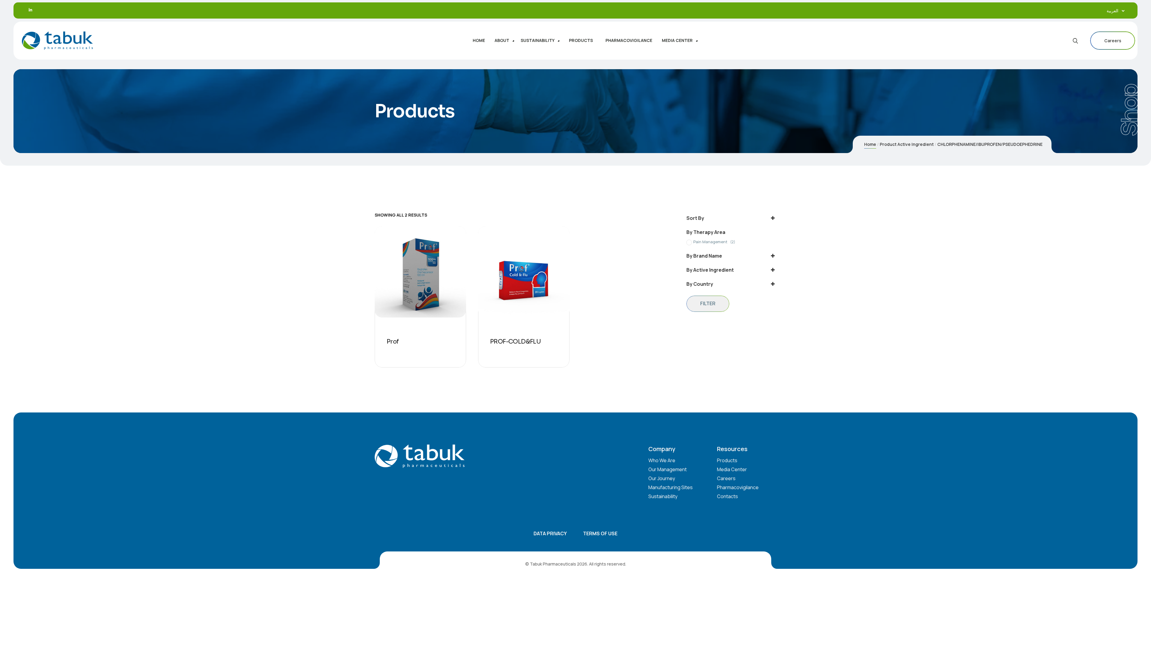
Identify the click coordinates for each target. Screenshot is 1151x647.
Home (870, 144)
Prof (393, 341)
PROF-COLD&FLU (515, 341)
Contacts (727, 496)
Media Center (732, 469)
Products (727, 460)
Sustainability (662, 496)
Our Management (667, 469)
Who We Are (661, 460)
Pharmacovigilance (738, 487)
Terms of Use (600, 533)
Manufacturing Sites (670, 487)
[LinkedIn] (30, 10)
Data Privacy (550, 533)
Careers (1112, 40)
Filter (707, 303)
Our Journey (661, 478)
